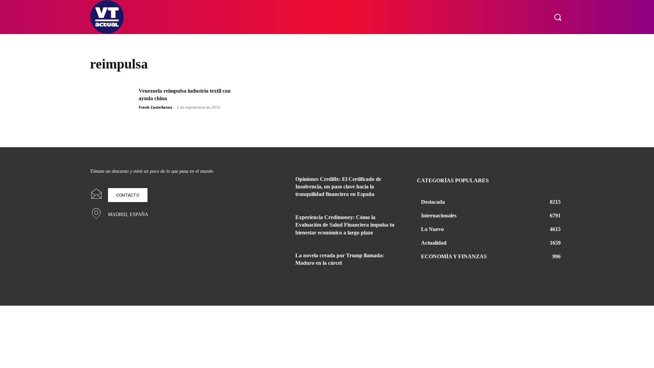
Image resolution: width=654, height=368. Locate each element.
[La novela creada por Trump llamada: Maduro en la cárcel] (271, 264)
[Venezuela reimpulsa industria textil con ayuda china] (112, 102)
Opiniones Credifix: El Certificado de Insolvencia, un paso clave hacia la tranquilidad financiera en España (338, 186)
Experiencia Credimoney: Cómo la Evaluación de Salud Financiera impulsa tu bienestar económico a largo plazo (344, 224)
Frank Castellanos (155, 107)
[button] (557, 17)
